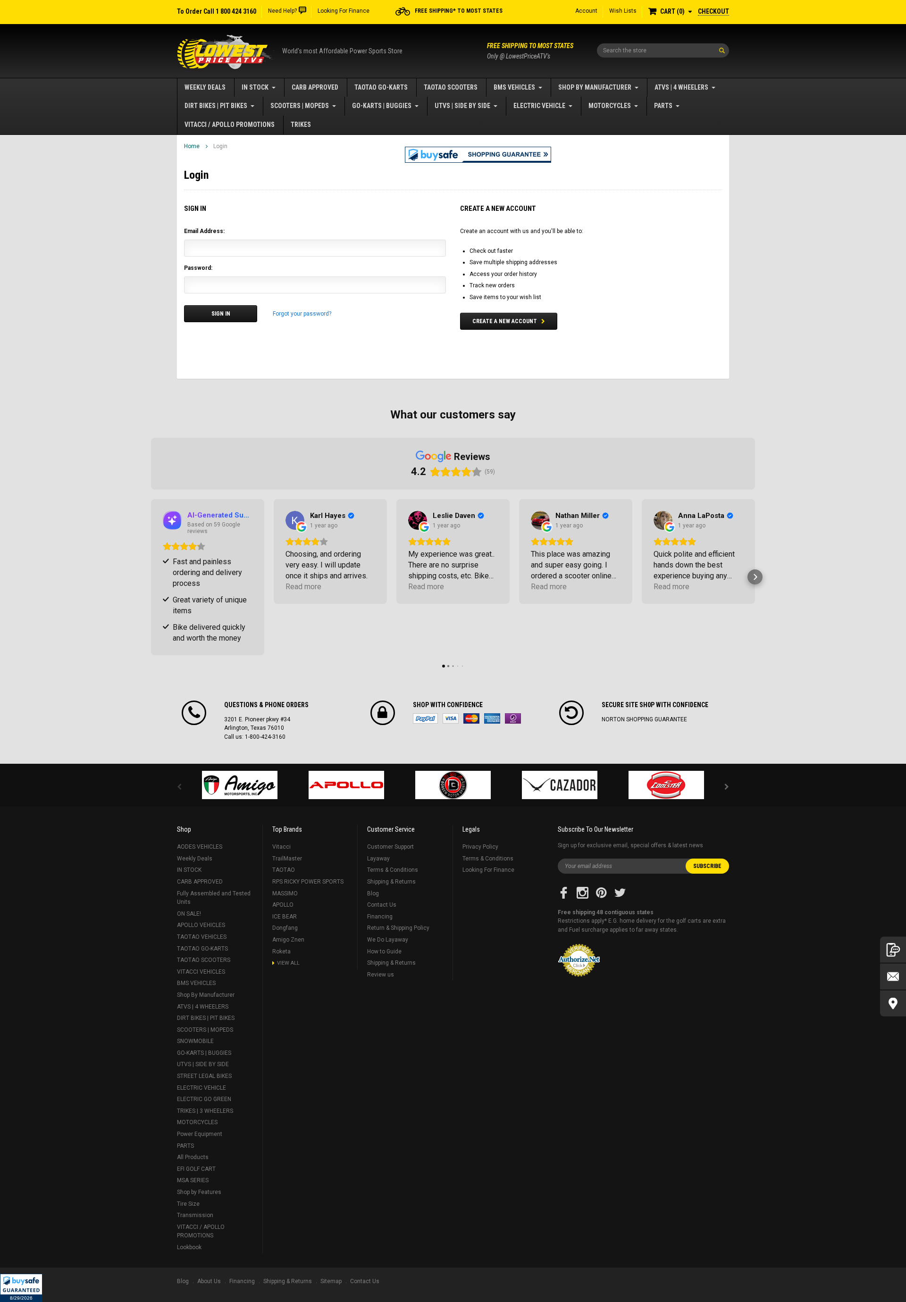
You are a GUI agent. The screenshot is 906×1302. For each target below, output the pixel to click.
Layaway (378, 858)
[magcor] (453, 785)
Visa (451, 718)
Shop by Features (199, 1192)
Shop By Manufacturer (594, 87)
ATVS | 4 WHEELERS (681, 87)
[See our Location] (893, 1004)
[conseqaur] (666, 785)
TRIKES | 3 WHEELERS (205, 1111)
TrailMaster (287, 858)
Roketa (281, 951)
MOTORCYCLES (609, 105)
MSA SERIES (193, 1180)
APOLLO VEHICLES (201, 925)
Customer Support (390, 846)
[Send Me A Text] (893, 950)
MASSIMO (285, 893)
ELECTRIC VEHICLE (539, 105)
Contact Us (381, 904)
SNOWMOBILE (195, 1041)
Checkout (713, 11)
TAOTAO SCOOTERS (451, 87)
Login (220, 146)
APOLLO (283, 904)
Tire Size (188, 1204)
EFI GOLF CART (196, 1169)
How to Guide (384, 951)
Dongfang (285, 928)
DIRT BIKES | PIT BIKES (216, 105)
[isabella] (346, 785)
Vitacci (281, 846)
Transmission (195, 1215)
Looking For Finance (343, 11)
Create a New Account (504, 321)
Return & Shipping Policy (398, 928)
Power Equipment (199, 1134)
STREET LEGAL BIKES (204, 1076)
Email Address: (204, 231)
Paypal (425, 718)
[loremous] (239, 785)
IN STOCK (255, 87)
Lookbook (189, 1247)
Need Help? (282, 11)
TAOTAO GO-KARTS (381, 87)
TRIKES (301, 124)
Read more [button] (303, 586)
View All (288, 963)
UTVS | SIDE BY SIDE (462, 105)
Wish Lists (623, 11)
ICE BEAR (284, 916)
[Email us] (893, 977)
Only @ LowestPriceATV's (530, 51)
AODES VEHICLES (199, 846)
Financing (380, 916)
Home (192, 146)
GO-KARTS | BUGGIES (381, 105)
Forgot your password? (302, 313)
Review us (380, 974)
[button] (21, 1288)
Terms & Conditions (392, 870)
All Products (193, 1157)
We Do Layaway (387, 939)
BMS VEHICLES (514, 87)
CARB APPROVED (315, 87)
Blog (373, 893)
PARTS (663, 105)
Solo (513, 718)
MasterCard (471, 718)
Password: (198, 268)
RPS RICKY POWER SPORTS (308, 881)
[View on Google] (294, 520)
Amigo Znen (288, 939)
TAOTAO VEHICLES (201, 937)
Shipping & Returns (391, 881)
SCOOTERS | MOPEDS (299, 105)
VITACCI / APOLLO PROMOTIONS (230, 124)
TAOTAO (283, 870)
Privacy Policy (480, 846)
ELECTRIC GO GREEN (204, 1099)
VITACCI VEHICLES (201, 971)
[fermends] (559, 785)
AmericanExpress (492, 718)
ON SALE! (189, 913)
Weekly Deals (205, 87)
